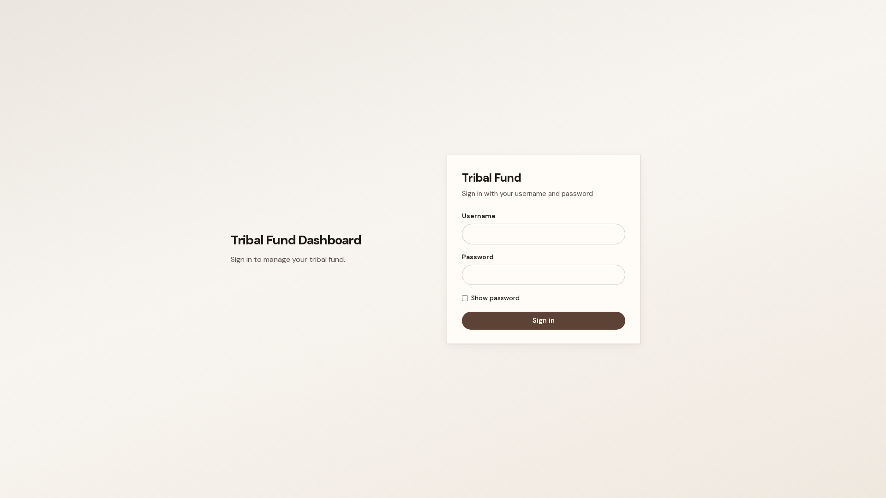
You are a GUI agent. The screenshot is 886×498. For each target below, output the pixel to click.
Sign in (544, 320)
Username (479, 216)
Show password (495, 298)
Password (478, 257)
